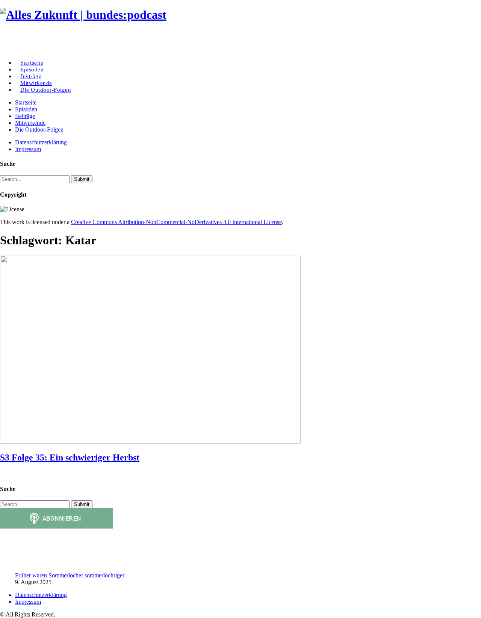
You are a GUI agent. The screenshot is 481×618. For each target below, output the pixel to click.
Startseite (25, 102)
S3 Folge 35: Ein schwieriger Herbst (69, 457)
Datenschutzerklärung (41, 142)
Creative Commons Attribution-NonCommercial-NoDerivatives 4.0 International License (176, 222)
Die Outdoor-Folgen (45, 90)
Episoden (26, 109)
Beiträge (25, 116)
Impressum (28, 149)
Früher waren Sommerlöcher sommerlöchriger (69, 575)
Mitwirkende (30, 123)
